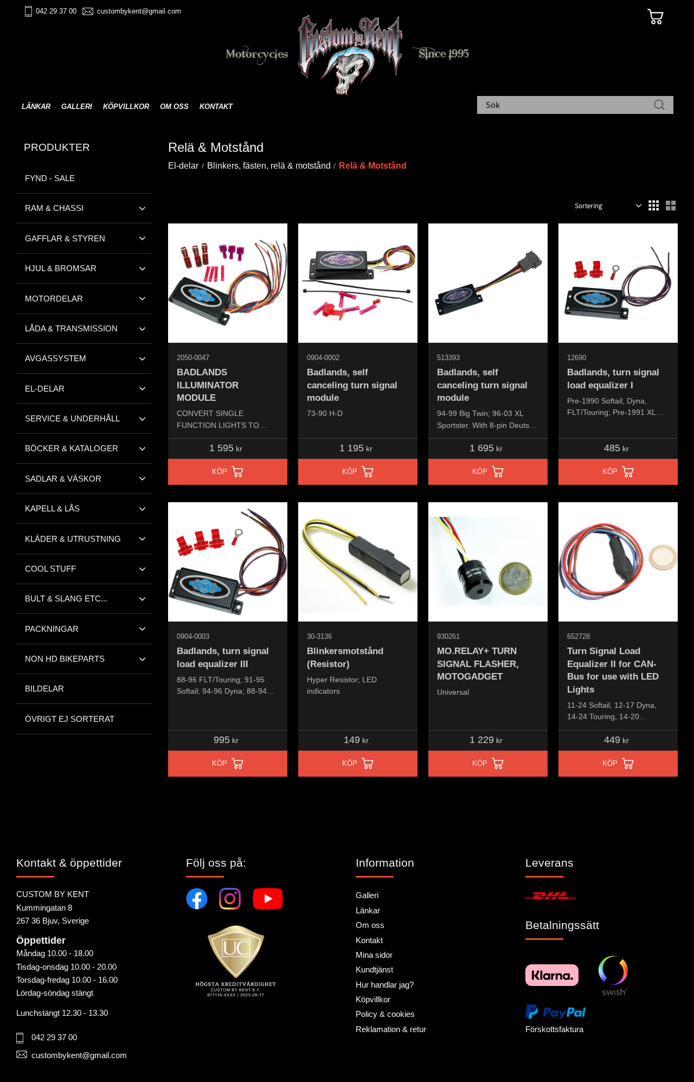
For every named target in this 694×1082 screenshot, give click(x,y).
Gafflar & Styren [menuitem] (65, 238)
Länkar (368, 910)
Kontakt (369, 940)
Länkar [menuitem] (36, 107)
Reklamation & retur (391, 1029)
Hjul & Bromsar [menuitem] (61, 268)
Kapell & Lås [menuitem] (52, 508)
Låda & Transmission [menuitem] (71, 328)
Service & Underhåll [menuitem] (72, 418)
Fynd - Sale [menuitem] (50, 178)
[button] (653, 206)
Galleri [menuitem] (76, 107)
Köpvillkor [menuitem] (126, 107)
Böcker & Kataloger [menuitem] (71, 448)
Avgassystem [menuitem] (55, 358)
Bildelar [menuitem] (44, 688)
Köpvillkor (373, 999)
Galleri (367, 895)
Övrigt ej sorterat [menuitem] (69, 719)
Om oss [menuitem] (174, 107)
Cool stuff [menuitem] (50, 568)
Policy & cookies (385, 1014)
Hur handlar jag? (385, 984)
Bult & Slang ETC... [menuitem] (66, 598)
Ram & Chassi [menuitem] (54, 208)
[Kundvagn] (655, 17)
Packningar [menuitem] (52, 628)
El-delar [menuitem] (45, 388)
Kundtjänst (374, 969)
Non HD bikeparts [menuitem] (65, 658)
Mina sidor (374, 954)
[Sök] (659, 106)
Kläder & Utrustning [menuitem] (73, 538)
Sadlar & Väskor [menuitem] (63, 478)
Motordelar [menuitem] (54, 298)
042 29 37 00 (56, 11)
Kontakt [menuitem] (216, 107)
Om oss (370, 925)
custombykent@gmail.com (139, 11)
